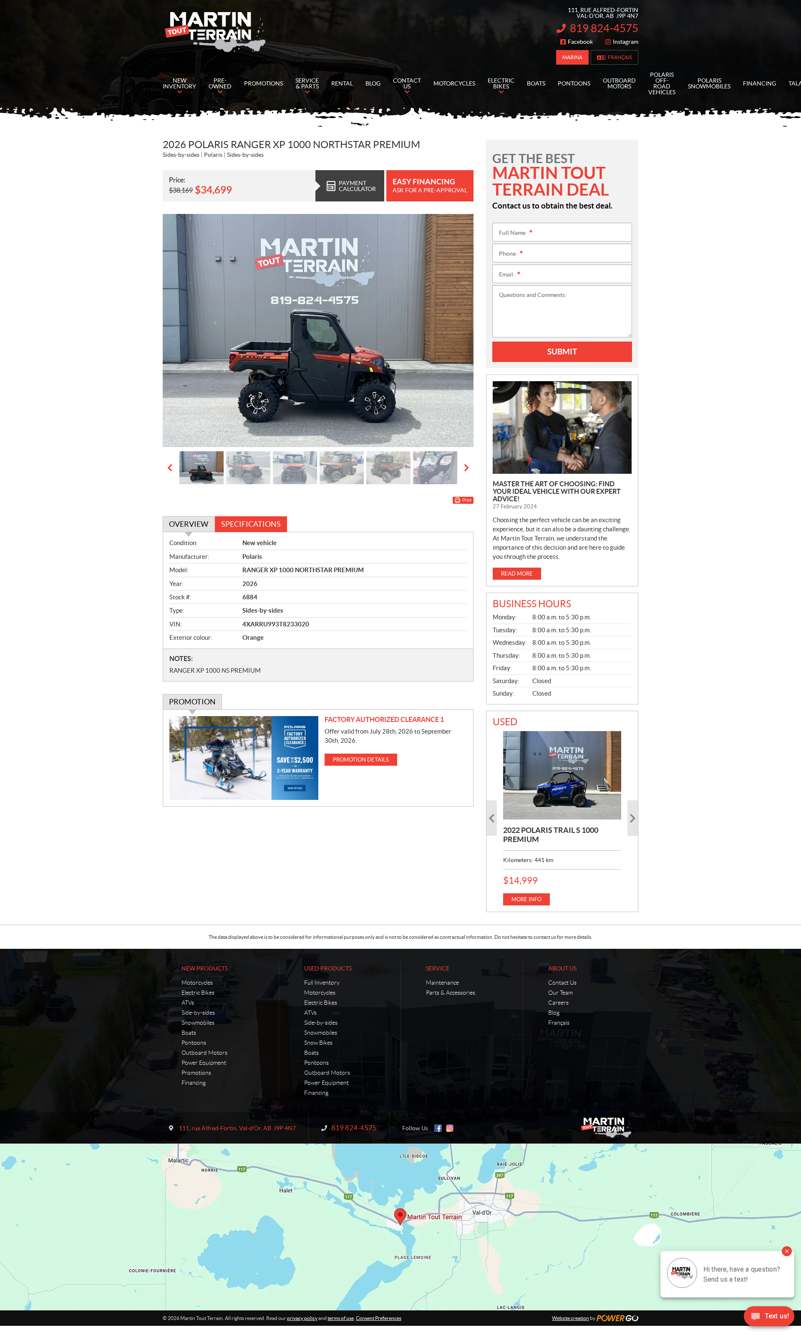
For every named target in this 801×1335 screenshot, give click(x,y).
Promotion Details (361, 760)
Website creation (570, 1318)
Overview (188, 524)
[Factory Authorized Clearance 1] (243, 758)
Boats (188, 1032)
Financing (193, 1082)
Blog (553, 1012)
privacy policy (302, 1318)
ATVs (187, 1002)
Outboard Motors (204, 1052)
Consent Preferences (378, 1318)
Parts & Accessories (450, 992)
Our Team (560, 992)
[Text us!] (769, 1318)
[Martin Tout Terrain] (215, 32)
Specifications (251, 524)
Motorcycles (197, 982)
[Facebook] (438, 1128)
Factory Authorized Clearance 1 (384, 719)
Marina (572, 57)
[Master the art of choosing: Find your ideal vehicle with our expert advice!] (562, 427)
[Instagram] (449, 1128)
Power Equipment (203, 1062)
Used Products (328, 968)
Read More (517, 574)
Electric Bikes (197, 992)
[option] (318, 330)
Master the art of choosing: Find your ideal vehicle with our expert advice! (557, 491)
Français (620, 57)
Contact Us (562, 982)
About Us (562, 968)
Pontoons (193, 1042)
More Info (526, 899)
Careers (558, 1002)
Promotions (196, 1072)
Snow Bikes (318, 1042)
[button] (179, 330)
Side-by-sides (198, 1012)
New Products (204, 968)
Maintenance (442, 982)
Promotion (192, 701)
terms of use (340, 1318)
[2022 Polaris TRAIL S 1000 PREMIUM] (562, 775)
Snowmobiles (197, 1022)
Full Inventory (322, 982)
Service (437, 968)
